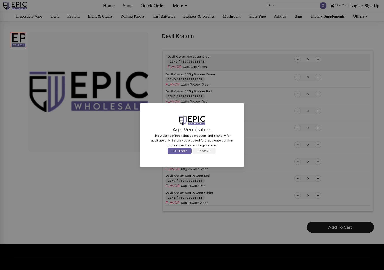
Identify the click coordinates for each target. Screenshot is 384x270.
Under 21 (204, 151)
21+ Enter (179, 151)
